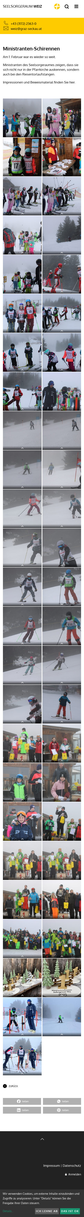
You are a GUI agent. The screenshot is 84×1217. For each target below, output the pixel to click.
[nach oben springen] (42, 1139)
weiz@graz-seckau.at (26, 29)
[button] (22, 1101)
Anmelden (74, 1174)
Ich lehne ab (47, 1211)
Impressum (51, 1165)
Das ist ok (70, 1211)
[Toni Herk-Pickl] (22, 977)
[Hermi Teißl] (22, 118)
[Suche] (67, 6)
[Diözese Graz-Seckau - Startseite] (57, 6)
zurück (13, 1086)
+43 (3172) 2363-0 (23, 23)
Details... (8, 1211)
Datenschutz (72, 1165)
